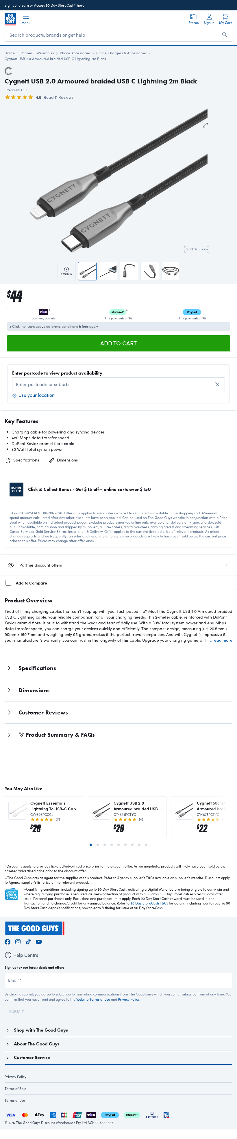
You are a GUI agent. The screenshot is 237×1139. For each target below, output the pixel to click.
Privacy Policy (128, 999)
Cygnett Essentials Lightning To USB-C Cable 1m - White (54, 806)
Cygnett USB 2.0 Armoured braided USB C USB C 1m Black (138, 806)
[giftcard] (166, 1114)
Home (10, 53)
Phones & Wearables (37, 53)
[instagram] (18, 941)
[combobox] (118, 384)
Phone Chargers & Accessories (121, 53)
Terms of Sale (15, 1088)
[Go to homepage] (10, 19)
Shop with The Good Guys (41, 1030)
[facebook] (7, 941)
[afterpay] (132, 1114)
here (80, 5)
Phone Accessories (75, 53)
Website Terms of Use (93, 999)
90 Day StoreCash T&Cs (149, 903)
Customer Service (32, 1057)
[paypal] (110, 1114)
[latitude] (152, 1114)
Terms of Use (15, 1100)
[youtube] (39, 941)
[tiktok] (28, 941)
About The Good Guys (37, 1044)
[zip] (91, 1114)
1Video (66, 273)
